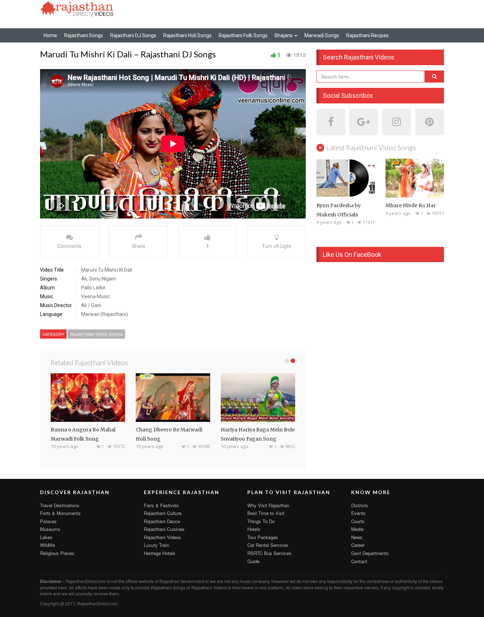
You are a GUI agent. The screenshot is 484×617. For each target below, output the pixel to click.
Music (46, 296)
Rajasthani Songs (83, 35)
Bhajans (284, 35)
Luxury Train (156, 545)
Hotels (253, 529)
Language (51, 314)
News (356, 537)
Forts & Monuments (60, 513)
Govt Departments (370, 553)
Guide (253, 561)
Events (358, 513)
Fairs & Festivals (161, 505)
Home (50, 35)
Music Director (56, 305)
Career (358, 545)
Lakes (46, 537)
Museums (50, 529)
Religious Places (57, 553)
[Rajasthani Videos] (77, 7)
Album (47, 287)
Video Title (52, 270)
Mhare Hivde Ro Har (410, 205)
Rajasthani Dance (162, 521)
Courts (358, 521)
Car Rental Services (267, 545)
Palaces (48, 521)
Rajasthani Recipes (367, 35)
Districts (359, 505)
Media (357, 529)
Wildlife (47, 545)
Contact (359, 561)
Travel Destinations (59, 505)
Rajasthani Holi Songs (187, 35)
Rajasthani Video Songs (96, 334)
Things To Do (261, 521)
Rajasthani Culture (162, 513)
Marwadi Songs (321, 35)
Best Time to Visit (266, 513)
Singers (48, 279)
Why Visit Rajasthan (268, 505)
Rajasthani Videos (162, 537)
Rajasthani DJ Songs (133, 35)
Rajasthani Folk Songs (243, 35)
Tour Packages (262, 537)
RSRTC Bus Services (269, 553)
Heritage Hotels (159, 553)
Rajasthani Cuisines (164, 529)
